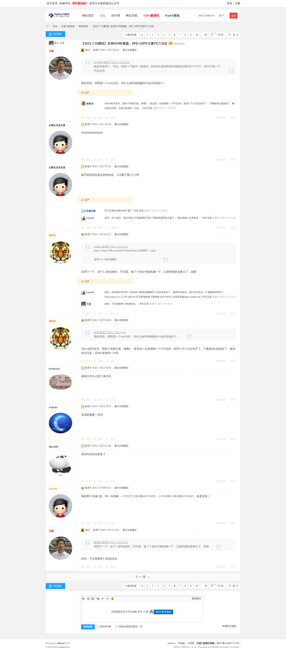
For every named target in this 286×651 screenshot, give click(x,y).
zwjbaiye (53, 407)
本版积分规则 (229, 626)
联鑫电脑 (91, 210)
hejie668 (53, 488)
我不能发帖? (79, 3)
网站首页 (88, 15)
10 (197, 34)
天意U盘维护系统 (206, 643)
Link (98, 598)
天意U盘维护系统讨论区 (47, 26)
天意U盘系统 (68, 26)
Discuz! (61, 643)
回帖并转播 (105, 626)
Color (88, 598)
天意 (62, 43)
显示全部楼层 (130, 50)
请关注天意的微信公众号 (104, 3)
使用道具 (220, 117)
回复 (150, 108)
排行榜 (115, 15)
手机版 (181, 643)
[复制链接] (179, 43)
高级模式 (196, 598)
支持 (100, 117)
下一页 (231, 34)
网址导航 (132, 15)
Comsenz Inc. (64, 647)
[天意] (51, 43)
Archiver (171, 643)
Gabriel (90, 218)
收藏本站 (65, 3)
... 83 (204, 34)
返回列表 (132, 34)
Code (108, 598)
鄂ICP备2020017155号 (228, 643)
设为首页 (52, 3)
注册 (237, 3)
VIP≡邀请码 (151, 15)
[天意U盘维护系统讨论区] (59, 17)
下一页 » (143, 577)
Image (93, 598)
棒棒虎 (89, 103)
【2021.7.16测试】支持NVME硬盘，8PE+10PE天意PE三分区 (123, 26)
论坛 (102, 15)
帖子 (221, 15)
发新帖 (58, 33)
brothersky (54, 368)
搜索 (233, 15)
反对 (112, 117)
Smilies (112, 598)
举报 (232, 117)
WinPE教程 (172, 15)
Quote (103, 598)
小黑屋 (190, 643)
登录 (229, 3)
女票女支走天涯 (57, 125)
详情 (144, 108)
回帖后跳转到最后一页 (130, 626)
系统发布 (83, 26)
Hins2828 (53, 446)
